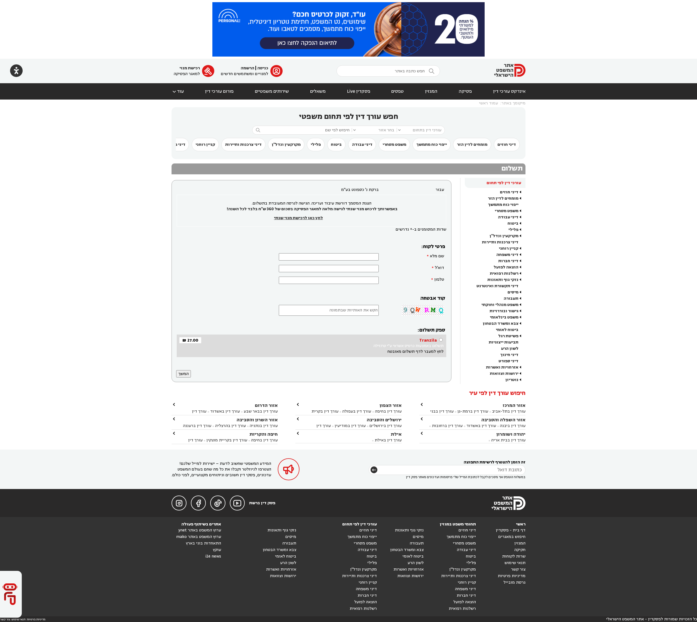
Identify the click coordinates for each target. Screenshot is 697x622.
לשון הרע (509, 348)
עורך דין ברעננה (197, 426)
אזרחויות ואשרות (502, 367)
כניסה (262, 68)
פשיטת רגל (508, 336)
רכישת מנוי (189, 68)
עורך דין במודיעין (350, 426)
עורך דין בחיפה (388, 411)
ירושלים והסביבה (384, 420)
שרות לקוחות (513, 556)
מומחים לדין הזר (472, 144)
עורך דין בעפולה (356, 411)
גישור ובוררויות (504, 311)
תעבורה (511, 298)
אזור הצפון (391, 405)
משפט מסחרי (394, 144)
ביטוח (336, 144)
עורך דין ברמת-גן (472, 411)
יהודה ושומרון (510, 434)
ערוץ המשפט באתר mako (198, 537)
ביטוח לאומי (507, 330)
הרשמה (247, 68)
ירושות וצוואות (504, 373)
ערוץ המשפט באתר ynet (199, 530)
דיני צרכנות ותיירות (243, 144)
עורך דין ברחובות (447, 426)
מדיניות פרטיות (511, 576)
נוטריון (511, 380)
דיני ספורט (508, 361)
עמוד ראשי (488, 103)
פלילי (316, 144)
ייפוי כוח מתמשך (431, 144)
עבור (440, 190)
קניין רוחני (205, 144)
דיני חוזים (506, 144)
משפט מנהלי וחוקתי (499, 305)
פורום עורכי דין (219, 91)
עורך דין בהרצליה (230, 426)
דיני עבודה (362, 144)
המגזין (431, 91)
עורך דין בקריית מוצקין (226, 440)
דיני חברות (508, 261)
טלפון (439, 279)
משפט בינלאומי (504, 317)
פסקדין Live (358, 91)
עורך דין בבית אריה (508, 440)
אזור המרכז (514, 405)
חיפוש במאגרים (511, 537)
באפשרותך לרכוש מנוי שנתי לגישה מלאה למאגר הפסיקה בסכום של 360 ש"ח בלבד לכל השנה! (312, 209)
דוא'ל (439, 268)
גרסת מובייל (514, 582)
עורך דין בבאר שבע (261, 411)
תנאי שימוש (515, 563)
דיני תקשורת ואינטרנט (497, 286)
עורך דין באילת (388, 440)
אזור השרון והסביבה (257, 420)
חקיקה (519, 550)
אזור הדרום (266, 405)
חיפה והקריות (263, 434)
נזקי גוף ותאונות (502, 280)
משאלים (318, 91)
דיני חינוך (509, 355)
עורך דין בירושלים (385, 426)
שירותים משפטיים (272, 91)
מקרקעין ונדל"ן (286, 144)
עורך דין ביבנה (512, 426)
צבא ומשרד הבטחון (500, 323)
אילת (396, 434)
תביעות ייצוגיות (503, 342)
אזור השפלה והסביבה (503, 420)
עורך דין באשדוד (481, 426)
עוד (178, 91)
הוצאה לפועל (506, 267)
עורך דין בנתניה (264, 426)
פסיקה (465, 91)
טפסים (397, 91)
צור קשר (518, 569)
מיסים (513, 292)
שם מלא (437, 256)
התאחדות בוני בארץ (203, 543)
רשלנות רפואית (504, 273)
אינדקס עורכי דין (509, 91)
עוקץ (217, 550)
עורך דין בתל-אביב (508, 411)
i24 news (213, 556)
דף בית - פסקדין (510, 530)
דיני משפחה (507, 255)
